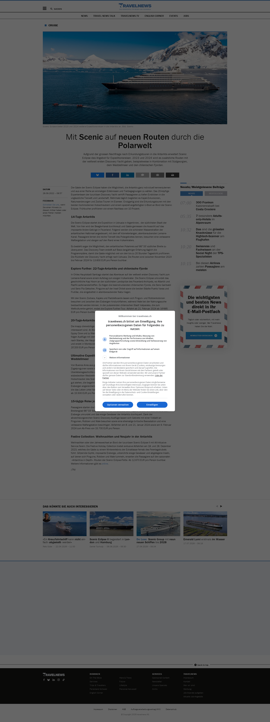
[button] (135, 357)
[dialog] (135, 361)
